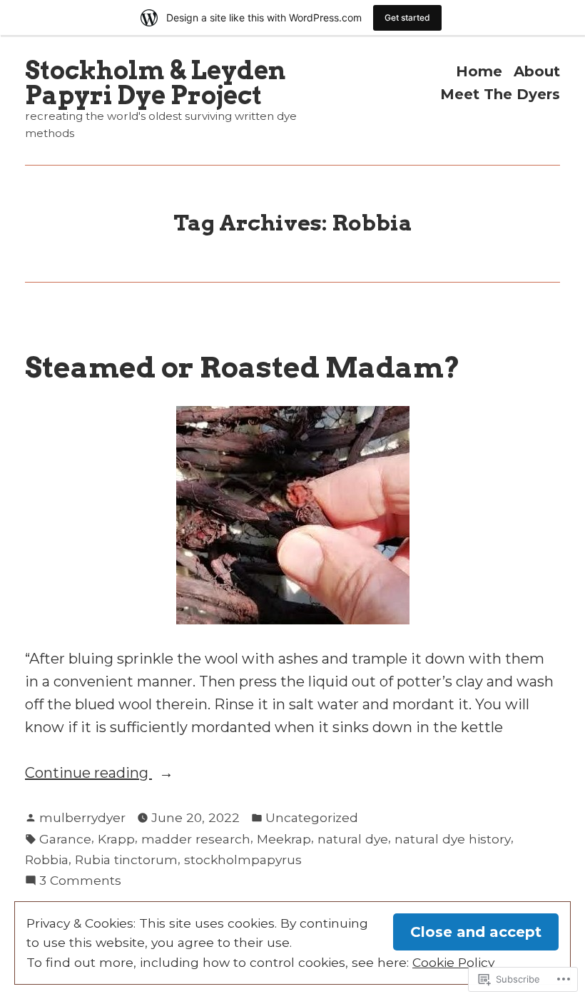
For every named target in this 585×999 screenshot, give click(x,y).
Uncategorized (311, 817)
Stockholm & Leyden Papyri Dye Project (155, 83)
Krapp (116, 838)
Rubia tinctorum (126, 859)
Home (479, 71)
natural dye (352, 838)
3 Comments (80, 881)
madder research (195, 838)
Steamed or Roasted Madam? (242, 367)
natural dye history (453, 838)
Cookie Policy (453, 962)
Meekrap (284, 838)
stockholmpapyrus (243, 859)
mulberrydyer (82, 817)
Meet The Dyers (500, 93)
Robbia (46, 859)
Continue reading (88, 774)
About (537, 71)
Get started (407, 17)
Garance (65, 838)
